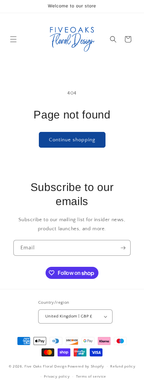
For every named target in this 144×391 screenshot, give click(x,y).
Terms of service (91, 377)
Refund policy (122, 366)
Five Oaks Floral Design (45, 366)
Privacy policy (57, 377)
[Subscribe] (123, 248)
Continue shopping (72, 140)
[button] (13, 39)
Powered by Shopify (86, 366)
